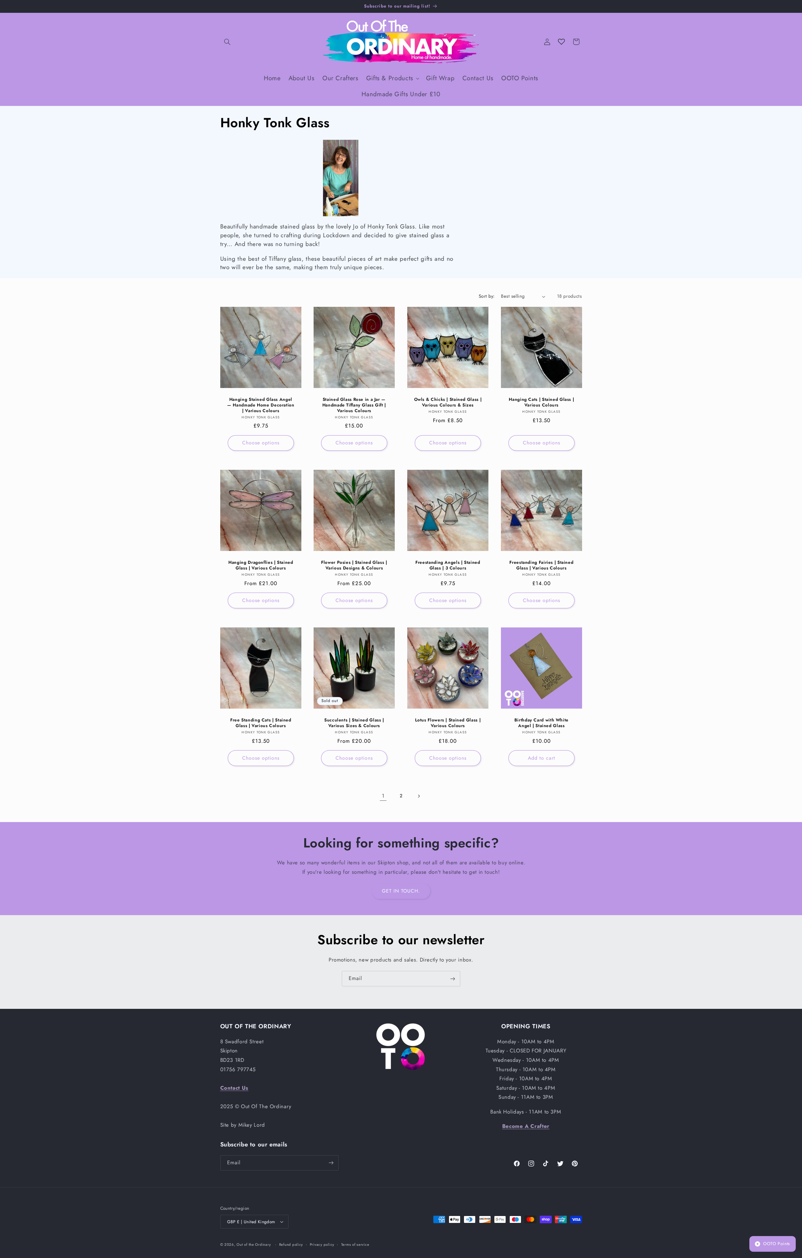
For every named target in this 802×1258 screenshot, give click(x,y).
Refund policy (291, 1244)
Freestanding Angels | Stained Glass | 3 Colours (447, 565)
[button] (227, 41)
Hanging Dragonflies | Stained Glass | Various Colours (260, 565)
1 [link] (383, 795)
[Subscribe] (452, 978)
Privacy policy (322, 1244)
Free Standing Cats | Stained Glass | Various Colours (260, 723)
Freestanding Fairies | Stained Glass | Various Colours (541, 565)
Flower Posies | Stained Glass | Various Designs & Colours (354, 565)
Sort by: (486, 296)
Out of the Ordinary (254, 1244)
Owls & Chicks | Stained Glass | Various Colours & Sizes (448, 402)
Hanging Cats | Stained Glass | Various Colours (541, 402)
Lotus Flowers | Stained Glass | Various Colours (448, 723)
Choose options (260, 442)
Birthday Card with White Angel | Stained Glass (541, 723)
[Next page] (419, 796)
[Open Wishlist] (561, 41)
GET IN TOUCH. (401, 890)
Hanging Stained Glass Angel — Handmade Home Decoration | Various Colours (260, 405)
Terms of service (355, 1244)
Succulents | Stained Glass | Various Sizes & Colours (354, 723)
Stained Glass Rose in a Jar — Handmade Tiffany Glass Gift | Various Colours (354, 405)
